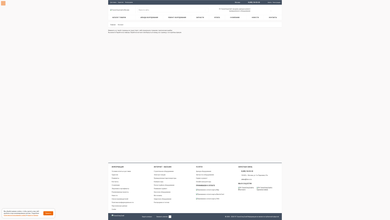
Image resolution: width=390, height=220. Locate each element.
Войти (270, 2)
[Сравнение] (277, 10)
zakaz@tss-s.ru (246, 179)
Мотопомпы (158, 195)
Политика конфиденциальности (123, 202)
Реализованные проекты (120, 192)
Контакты (115, 181)
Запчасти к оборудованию (205, 175)
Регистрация (276, 2)
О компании (116, 185)
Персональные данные (119, 206)
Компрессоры (158, 181)
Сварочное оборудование (162, 199)
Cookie (114, 209)
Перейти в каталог (136, 32)
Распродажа (129, 2)
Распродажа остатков (161, 202)
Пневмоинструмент (160, 188)
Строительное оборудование (164, 171)
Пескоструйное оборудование (164, 185)
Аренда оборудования (203, 171)
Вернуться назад (152, 32)
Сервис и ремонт (201, 178)
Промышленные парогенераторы (165, 178)
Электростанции (159, 175)
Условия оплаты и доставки (121, 171)
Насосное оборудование (162, 192)
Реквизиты (115, 178)
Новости (115, 195)
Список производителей (120, 199)
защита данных (33, 215)
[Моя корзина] (264, 10)
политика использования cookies (15, 215)
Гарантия (121, 2)
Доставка (113, 2)
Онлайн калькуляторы (203, 181)
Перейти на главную (123, 32)
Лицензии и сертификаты (120, 188)
